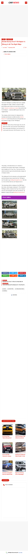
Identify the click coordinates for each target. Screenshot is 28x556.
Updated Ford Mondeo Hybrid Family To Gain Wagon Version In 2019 (20, 455)
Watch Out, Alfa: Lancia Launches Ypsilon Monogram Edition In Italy (14, 126)
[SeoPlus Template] (7, 553)
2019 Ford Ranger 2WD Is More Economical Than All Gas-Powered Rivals (20, 437)
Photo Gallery (7, 54)
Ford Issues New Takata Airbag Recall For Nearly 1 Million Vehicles (6, 437)
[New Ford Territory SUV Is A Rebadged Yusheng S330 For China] (20, 466)
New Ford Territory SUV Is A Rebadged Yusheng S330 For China (19, 473)
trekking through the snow (16, 180)
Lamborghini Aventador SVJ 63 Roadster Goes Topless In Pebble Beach (14, 130)
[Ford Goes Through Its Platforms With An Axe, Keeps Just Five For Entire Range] (7, 466)
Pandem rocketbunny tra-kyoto (12, 108)
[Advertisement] (14, 22)
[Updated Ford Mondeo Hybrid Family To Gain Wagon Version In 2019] (20, 447)
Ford (4, 39)
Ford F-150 (9, 39)
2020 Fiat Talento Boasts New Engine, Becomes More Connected (14, 125)
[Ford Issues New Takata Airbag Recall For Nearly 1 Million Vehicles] (7, 429)
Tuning (5, 290)
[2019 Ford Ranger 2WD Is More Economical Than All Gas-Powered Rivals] (20, 429)
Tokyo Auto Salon (20, 288)
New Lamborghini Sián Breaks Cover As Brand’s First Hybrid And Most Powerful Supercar (14, 128)
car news (20, 552)
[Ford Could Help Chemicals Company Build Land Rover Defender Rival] (7, 447)
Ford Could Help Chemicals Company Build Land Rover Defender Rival (6, 455)
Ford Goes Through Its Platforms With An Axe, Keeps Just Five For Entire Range (7, 473)
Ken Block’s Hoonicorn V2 (19, 192)
